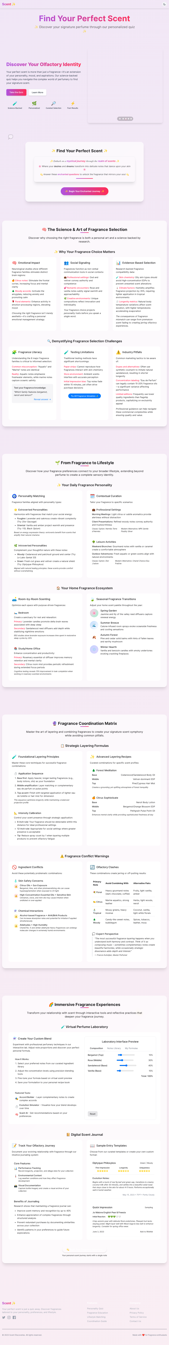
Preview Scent (142, 1114)
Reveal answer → (42, 399)
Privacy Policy (137, 1312)
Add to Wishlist (146, 1231)
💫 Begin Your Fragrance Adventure (84, 1249)
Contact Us (135, 1321)
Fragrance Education (97, 1312)
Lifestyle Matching (96, 1317)
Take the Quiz (16, 92)
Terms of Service (138, 1317)
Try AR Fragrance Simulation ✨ (84, 396)
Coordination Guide (97, 1321)
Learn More (37, 92)
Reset (92, 1114)
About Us (134, 1308)
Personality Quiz (95, 1308)
